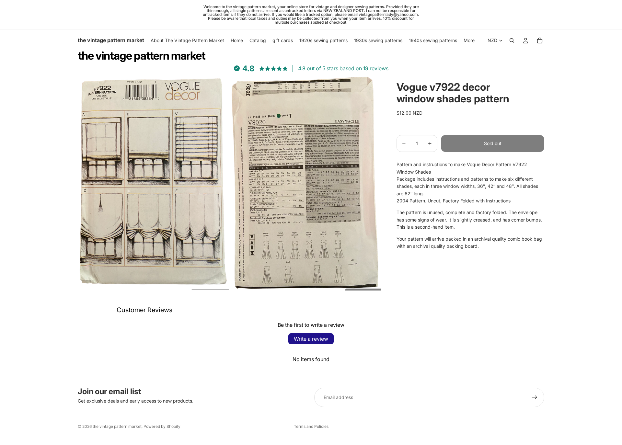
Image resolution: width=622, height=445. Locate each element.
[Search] (512, 40)
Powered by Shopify (162, 426)
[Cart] (540, 40)
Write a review (311, 339)
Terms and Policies (311, 426)
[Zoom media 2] (305, 182)
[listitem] (469, 40)
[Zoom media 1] (153, 182)
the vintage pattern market (117, 426)
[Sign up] (534, 397)
